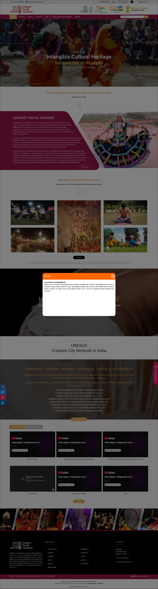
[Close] (113, 276)
